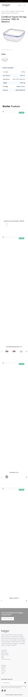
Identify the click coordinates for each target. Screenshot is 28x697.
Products (7, 11)
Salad (2, 668)
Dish (2, 656)
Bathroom (4, 651)
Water (2, 673)
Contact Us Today (8, 618)
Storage (12, 11)
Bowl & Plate (4, 653)
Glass (2, 657)
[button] (14, 67)
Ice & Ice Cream (5, 659)
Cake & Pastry (5, 654)
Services (3, 670)
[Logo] (6, 5)
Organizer (3, 665)
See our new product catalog (14, 1)
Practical (3, 667)
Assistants (4, 650)
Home (2, 11)
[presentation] (1, 351)
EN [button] (19, 5)
